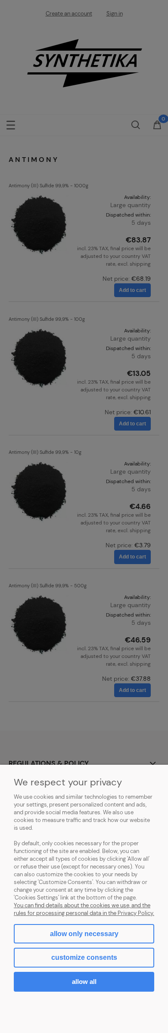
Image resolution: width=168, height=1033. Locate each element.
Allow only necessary (84, 933)
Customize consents (84, 957)
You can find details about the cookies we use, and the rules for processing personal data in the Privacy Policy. (84, 909)
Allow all (84, 981)
